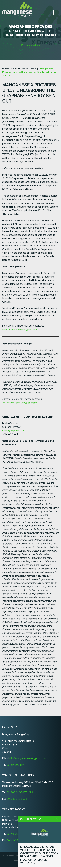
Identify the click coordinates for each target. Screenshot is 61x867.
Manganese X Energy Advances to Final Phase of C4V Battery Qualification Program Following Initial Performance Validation (39, 855)
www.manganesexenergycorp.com (20, 329)
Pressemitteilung (30, 45)
